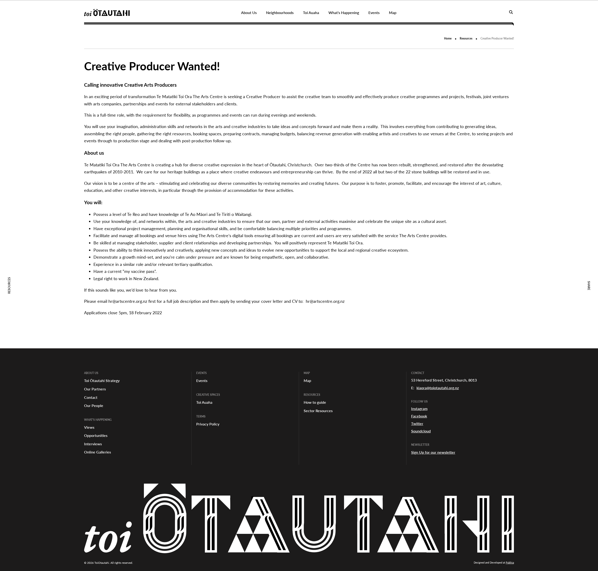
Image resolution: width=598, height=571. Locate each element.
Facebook (419, 416)
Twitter (417, 423)
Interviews (93, 444)
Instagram (419, 408)
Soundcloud (421, 431)
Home (448, 38)
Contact (90, 397)
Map (307, 380)
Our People (93, 405)
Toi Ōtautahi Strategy (102, 380)
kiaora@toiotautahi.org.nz (437, 387)
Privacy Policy (207, 424)
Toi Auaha (204, 402)
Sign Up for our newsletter (433, 452)
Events (201, 380)
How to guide (315, 402)
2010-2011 (123, 171)
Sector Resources (318, 410)
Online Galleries (97, 452)
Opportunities (95, 435)
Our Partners (95, 389)
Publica (510, 562)
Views (89, 427)
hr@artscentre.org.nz (127, 301)
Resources (466, 38)
